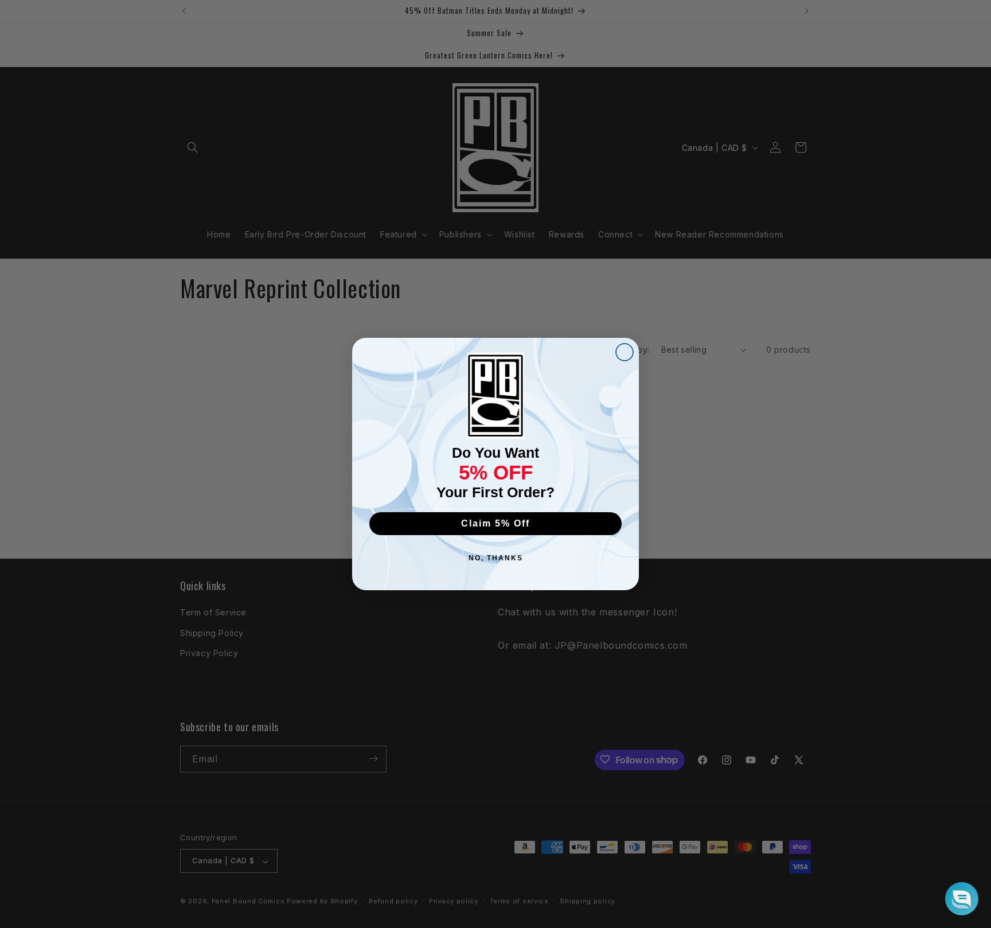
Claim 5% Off (495, 523)
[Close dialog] (624, 352)
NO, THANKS (496, 558)
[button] (961, 898)
